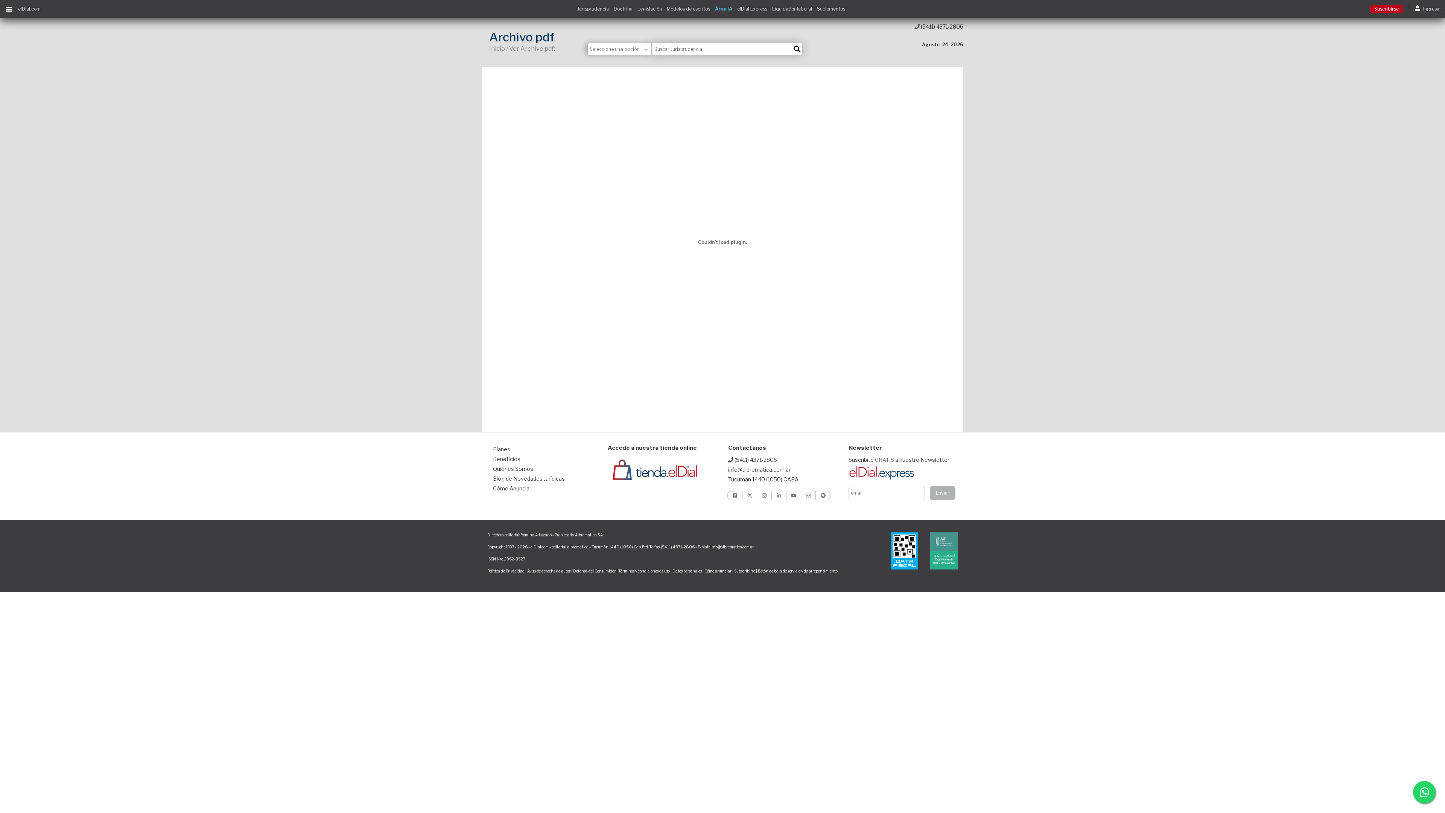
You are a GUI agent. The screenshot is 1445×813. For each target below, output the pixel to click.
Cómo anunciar (718, 571)
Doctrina (623, 9)
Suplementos (831, 9)
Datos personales (687, 571)
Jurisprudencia (593, 9)
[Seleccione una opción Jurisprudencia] (620, 49)
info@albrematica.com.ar (759, 469)
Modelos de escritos (688, 9)
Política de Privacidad (506, 571)
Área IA (723, 9)
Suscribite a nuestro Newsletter (899, 460)
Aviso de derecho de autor (548, 571)
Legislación (649, 9)
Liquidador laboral (792, 9)
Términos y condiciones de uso (644, 571)
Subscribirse (745, 571)
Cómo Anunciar (512, 488)
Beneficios (506, 459)
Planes (501, 449)
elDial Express (752, 9)
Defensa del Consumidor (594, 571)
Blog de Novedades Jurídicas (529, 478)
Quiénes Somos (513, 469)
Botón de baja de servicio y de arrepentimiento (798, 571)
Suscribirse (1386, 9)
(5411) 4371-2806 (941, 26)
